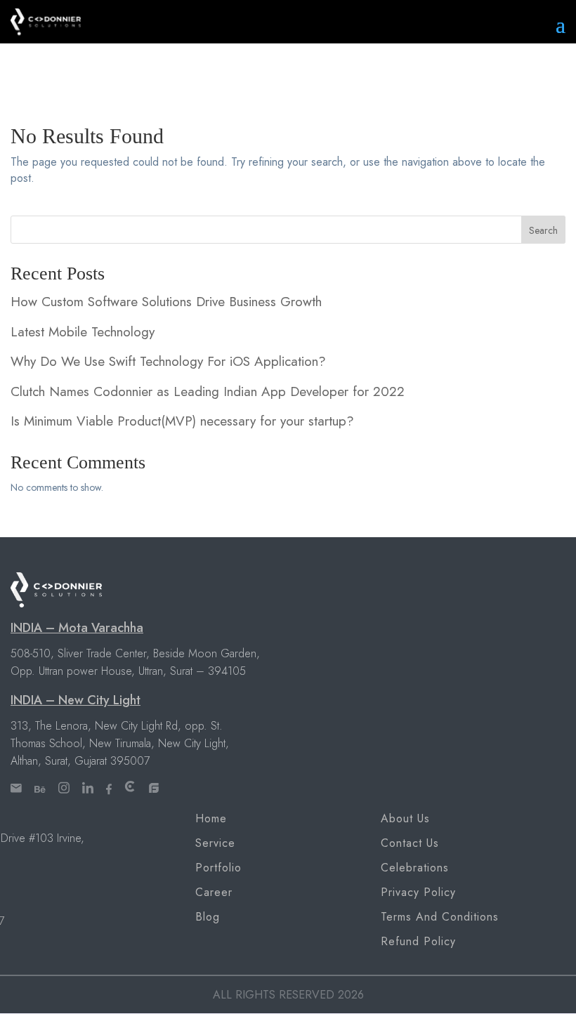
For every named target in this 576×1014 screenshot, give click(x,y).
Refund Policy (418, 941)
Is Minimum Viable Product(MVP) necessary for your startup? (182, 420)
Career (214, 892)
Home (211, 818)
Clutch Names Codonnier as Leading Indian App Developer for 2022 (208, 391)
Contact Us (410, 843)
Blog (207, 917)
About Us (405, 818)
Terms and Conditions (440, 917)
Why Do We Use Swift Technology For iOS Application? (168, 361)
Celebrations (415, 868)
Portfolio (218, 868)
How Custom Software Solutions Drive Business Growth (166, 301)
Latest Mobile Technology (83, 331)
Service (215, 843)
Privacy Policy (418, 892)
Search (543, 230)
